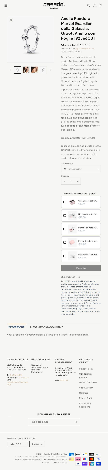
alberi (74, 281)
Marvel (87, 300)
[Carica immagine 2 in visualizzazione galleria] (26, 69)
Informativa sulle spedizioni (55, 459)
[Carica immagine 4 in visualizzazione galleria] (43, 69)
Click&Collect (86, 387)
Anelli (80, 281)
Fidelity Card (85, 398)
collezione (66, 289)
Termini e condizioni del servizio (28, 459)
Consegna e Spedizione (85, 405)
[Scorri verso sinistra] (10, 70)
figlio (86, 292)
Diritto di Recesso (88, 382)
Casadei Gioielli (50, 454)
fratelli (81, 295)
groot (64, 298)
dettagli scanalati (69, 292)
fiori (92, 292)
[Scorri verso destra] (51, 70)
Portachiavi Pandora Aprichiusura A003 (88, 254)
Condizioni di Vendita (85, 375)
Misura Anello (67, 163)
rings (80, 308)
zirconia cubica (68, 314)
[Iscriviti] (76, 422)
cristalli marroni (89, 289)
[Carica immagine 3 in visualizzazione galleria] (34, 69)
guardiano (65, 300)
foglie (97, 292)
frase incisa (72, 295)
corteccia (76, 289)
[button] (6, 5)
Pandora (96, 303)
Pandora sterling (68, 306)
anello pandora (68, 287)
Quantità (65, 176)
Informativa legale (59, 462)
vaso (68, 311)
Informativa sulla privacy (35, 457)
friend (88, 295)
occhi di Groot (85, 303)
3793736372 (23, 377)
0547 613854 (16, 375)
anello (78, 284)
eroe (80, 292)
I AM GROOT (77, 300)
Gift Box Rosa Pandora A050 (88, 200)
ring (75, 308)
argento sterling (83, 287)
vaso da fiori (77, 311)
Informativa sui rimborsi (57, 457)
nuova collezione (69, 303)
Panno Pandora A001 (88, 227)
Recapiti (45, 462)
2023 (67, 281)
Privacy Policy (86, 368)
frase (63, 295)
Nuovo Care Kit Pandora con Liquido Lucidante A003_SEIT (88, 214)
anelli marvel (89, 281)
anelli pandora (67, 284)
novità (94, 300)
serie (86, 308)
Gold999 (64, 380)
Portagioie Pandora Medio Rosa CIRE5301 (88, 241)
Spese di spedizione (85, 49)
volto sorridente (92, 311)
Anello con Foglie (90, 284)
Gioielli (95, 295)
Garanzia (83, 393)
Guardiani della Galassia (88, 298)
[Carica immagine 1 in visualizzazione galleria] (17, 69)
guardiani (72, 298)
